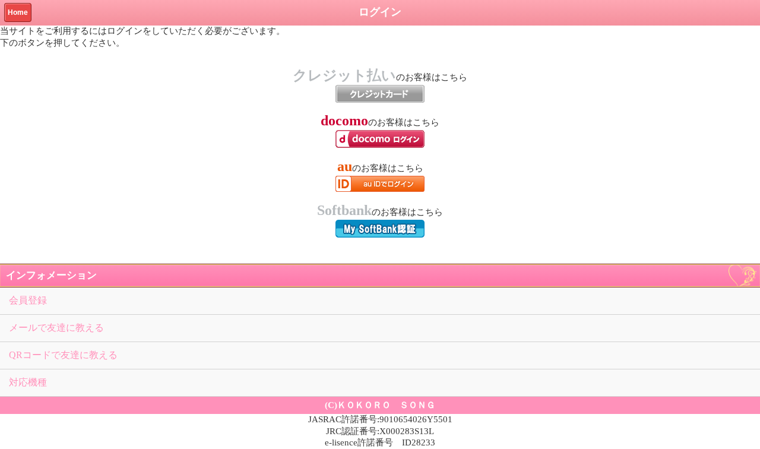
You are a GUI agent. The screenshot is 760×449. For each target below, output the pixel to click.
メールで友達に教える (56, 327)
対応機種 (28, 382)
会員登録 (28, 300)
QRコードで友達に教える (63, 355)
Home (18, 12)
